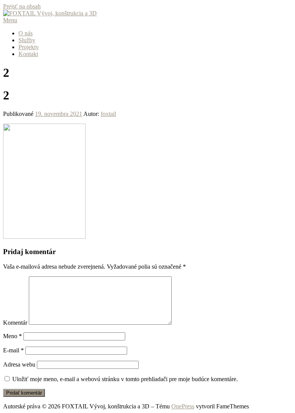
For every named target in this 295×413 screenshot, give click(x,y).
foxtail (108, 114)
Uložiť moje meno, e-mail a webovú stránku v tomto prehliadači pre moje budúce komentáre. (125, 379)
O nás (25, 33)
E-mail (13, 350)
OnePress (182, 406)
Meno (12, 336)
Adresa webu (19, 364)
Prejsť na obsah (22, 6)
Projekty (28, 47)
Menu (10, 20)
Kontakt (28, 54)
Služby (26, 40)
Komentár (15, 322)
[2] (44, 236)
